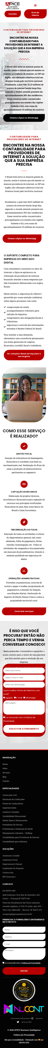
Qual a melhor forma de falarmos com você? (21, 692)
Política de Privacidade (24, 1035)
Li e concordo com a (22, 963)
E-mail (19, 697)
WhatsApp (31, 697)
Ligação (9, 697)
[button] (35, 5)
